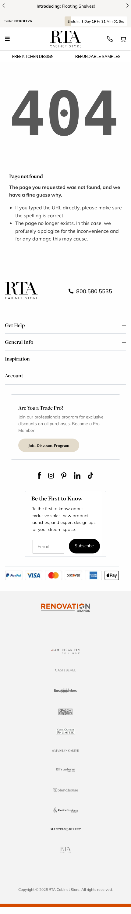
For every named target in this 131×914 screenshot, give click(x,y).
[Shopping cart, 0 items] (122, 40)
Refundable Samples (98, 56)
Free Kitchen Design (33, 56)
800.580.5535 (93, 291)
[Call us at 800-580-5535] (110, 40)
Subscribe (84, 546)
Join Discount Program (48, 445)
